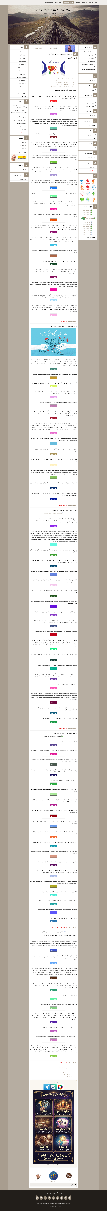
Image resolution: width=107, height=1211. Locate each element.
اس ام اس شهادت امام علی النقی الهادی (89, 70)
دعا (94, 138)
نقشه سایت (48, 1206)
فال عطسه (24, 169)
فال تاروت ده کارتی (22, 83)
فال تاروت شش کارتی (21, 77)
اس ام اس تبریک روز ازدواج (68, 1077)
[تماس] (53, 1198)
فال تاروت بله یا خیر (22, 93)
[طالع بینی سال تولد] (88, 223)
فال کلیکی (93, 148)
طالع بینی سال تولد (91, 237)
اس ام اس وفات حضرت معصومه (67, 1071)
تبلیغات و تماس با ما (49, 2)
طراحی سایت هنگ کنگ (21, 123)
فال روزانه (78, 2)
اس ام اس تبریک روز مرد (90, 61)
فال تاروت (84, 2)
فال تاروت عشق (22, 87)
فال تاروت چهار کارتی (21, 71)
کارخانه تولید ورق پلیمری (21, 129)
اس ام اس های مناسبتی (68, 2)
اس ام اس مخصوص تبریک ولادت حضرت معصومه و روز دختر (61, 1073)
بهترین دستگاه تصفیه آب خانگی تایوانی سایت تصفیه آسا (20, 106)
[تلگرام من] (65, 1198)
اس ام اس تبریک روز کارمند (68, 1075)
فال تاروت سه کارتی (22, 67)
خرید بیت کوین (23, 126)
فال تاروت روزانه (22, 52)
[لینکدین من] (37, 1198)
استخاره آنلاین (58, 2)
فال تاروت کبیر (23, 55)
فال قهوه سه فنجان (91, 103)
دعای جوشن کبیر (91, 135)
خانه (96, 2)
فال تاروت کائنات (22, 61)
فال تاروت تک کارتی (22, 64)
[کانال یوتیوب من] (41, 1198)
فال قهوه (93, 100)
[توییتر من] (49, 1198)
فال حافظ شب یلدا (22, 149)
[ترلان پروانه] (54, 49)
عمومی (69, 1185)
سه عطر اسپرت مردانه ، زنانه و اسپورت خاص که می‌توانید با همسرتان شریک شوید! (19, 112)
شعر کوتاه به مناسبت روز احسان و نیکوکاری (65, 80)
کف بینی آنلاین (92, 116)
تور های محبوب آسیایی (21, 117)
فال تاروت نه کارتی (22, 80)
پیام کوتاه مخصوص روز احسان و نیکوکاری (65, 84)
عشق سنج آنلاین (91, 157)
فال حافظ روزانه (23, 145)
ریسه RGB (92, 167)
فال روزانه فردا (23, 179)
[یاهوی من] (69, 1198)
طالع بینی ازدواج (91, 125)
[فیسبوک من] (61, 1198)
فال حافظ (91, 2)
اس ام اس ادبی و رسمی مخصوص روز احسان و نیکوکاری (62, 86)
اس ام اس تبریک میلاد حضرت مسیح (87, 55)
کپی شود (53, 101)
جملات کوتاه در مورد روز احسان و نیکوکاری (65, 82)
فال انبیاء (93, 90)
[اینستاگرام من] (57, 1198)
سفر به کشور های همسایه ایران (19, 120)
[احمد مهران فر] (70, 49)
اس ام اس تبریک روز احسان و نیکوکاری (53, 9)
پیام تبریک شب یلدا (22, 152)
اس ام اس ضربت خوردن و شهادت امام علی (88, 65)
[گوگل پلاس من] (45, 1198)
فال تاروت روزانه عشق (21, 90)
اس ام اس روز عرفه (70, 1069)
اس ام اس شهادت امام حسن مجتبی (66, 1067)
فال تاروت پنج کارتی (22, 74)
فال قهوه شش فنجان (90, 106)
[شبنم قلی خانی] (38, 49)
